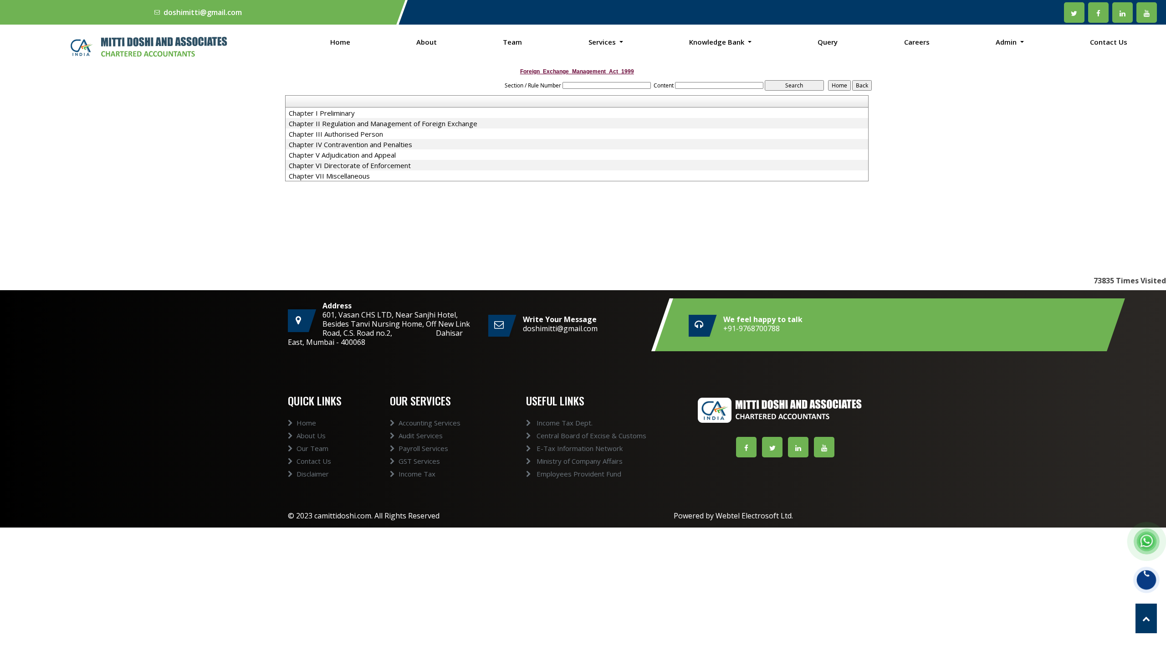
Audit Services (421, 435)
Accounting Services (429, 422)
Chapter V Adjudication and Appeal (342, 155)
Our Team (312, 448)
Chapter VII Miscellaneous (329, 175)
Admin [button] (1007, 41)
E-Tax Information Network (579, 448)
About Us (311, 435)
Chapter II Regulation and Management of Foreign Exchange (383, 123)
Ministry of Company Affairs (579, 461)
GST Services (419, 461)
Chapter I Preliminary (322, 113)
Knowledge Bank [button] (717, 41)
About (426, 41)
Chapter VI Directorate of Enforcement (350, 165)
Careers (917, 41)
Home (340, 41)
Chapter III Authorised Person (336, 134)
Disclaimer (313, 473)
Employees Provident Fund (578, 473)
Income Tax (417, 473)
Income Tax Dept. (564, 422)
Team (512, 41)
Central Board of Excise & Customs (590, 435)
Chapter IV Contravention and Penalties (350, 144)
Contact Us (1108, 41)
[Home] (145, 46)
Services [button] (603, 41)
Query (828, 41)
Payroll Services (423, 448)
